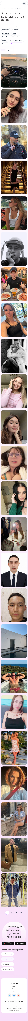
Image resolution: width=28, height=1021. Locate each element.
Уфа (10, 40)
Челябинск (17, 36)
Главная (3, 9)
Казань (14, 33)
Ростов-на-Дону (19, 40)
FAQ (14, 991)
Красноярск (15, 29)
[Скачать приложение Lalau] (8, 943)
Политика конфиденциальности (14, 1006)
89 (21, 913)
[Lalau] (5, 3)
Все (3, 50)
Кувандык (10, 9)
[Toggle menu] (24, 3)
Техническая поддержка (14, 1003)
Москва (4, 26)
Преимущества (14, 983)
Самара (4, 40)
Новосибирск (5, 29)
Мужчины (9, 50)
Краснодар (5, 44)
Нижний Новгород (6, 36)
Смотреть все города (16, 44)
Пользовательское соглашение (14, 1008)
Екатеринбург (5, 33)
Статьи (14, 988)
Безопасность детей (14, 1010)
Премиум (14, 986)
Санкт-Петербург (13, 26)
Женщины (17, 50)
